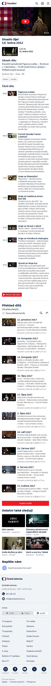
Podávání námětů (33, 651)
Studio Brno (31, 631)
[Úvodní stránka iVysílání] (9, 3)
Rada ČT (29, 641)
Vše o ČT (5, 661)
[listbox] (25, 613)
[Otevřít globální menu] (48, 3)
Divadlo (13, 79)
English (4, 682)
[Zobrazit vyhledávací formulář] (37, 3)
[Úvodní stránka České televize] (12, 578)
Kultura (5, 79)
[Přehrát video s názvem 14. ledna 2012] (25, 21)
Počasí (5, 646)
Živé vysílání (7, 626)
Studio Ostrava (32, 636)
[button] (25, 21)
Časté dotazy (32, 656)
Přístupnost (31, 682)
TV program (7, 621)
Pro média (30, 621)
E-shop (5, 651)
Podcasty (6, 641)
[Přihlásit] (42, 3)
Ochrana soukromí (17, 682)
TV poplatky (7, 631)
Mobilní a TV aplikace (11, 656)
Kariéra (29, 646)
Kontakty (30, 661)
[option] (10, 613)
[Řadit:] (47, 313)
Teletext (5, 636)
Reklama (30, 626)
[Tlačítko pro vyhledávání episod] (41, 313)
